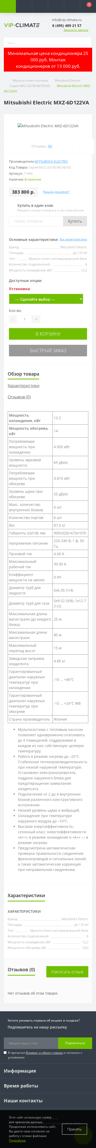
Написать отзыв (67, 972)
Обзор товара (23, 374)
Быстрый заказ (48, 350)
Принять (74, 1129)
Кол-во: (15, 310)
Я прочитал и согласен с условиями (45, 1055)
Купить (75, 221)
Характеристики (23, 385)
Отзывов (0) (19, 397)
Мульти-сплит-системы (30, 80)
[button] (40, 6)
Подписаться (75, 1043)
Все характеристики (73, 239)
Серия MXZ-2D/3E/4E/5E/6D (29, 86)
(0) (50, 146)
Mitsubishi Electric (68, 80)
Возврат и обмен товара (44, 1053)
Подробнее (17, 1140)
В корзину (48, 334)
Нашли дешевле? (56, 192)
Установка (19, 288)
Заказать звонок (75, 30)
